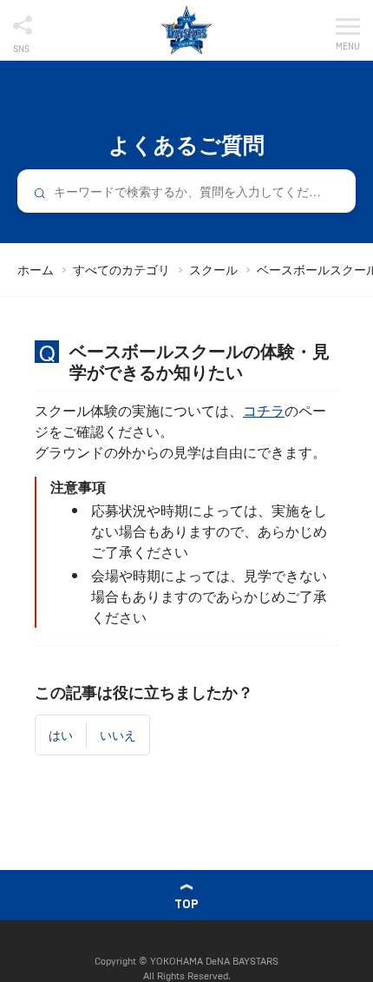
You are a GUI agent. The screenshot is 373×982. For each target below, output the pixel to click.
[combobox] (186, 191)
